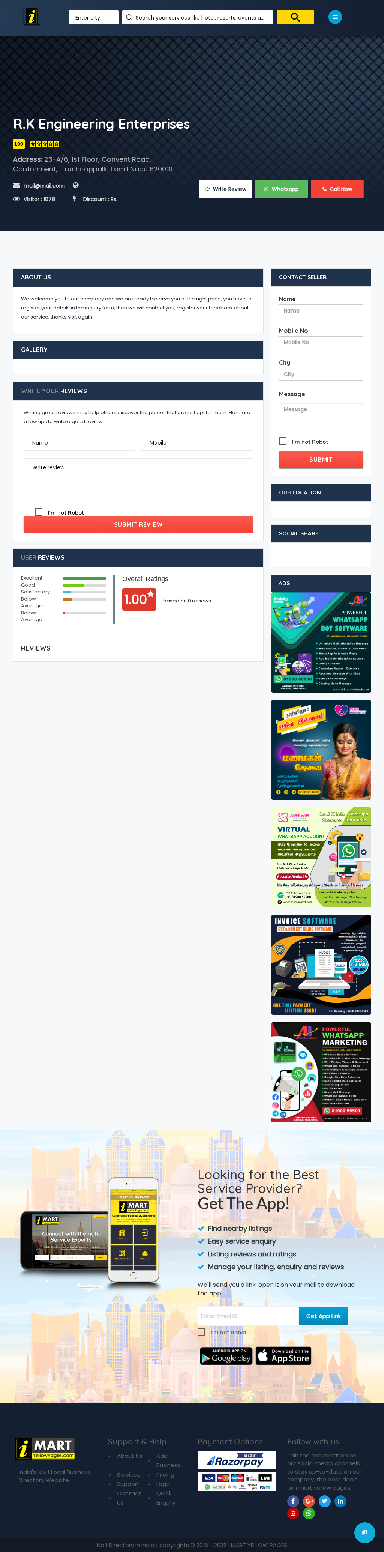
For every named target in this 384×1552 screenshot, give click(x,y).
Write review (48, 467)
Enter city (87, 17)
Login (163, 1484)
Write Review (229, 189)
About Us (129, 1456)
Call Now (340, 189)
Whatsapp (284, 189)
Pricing (165, 1474)
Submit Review (138, 524)
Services (128, 1474)
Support (128, 1484)
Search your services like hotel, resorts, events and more (201, 17)
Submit (321, 459)
